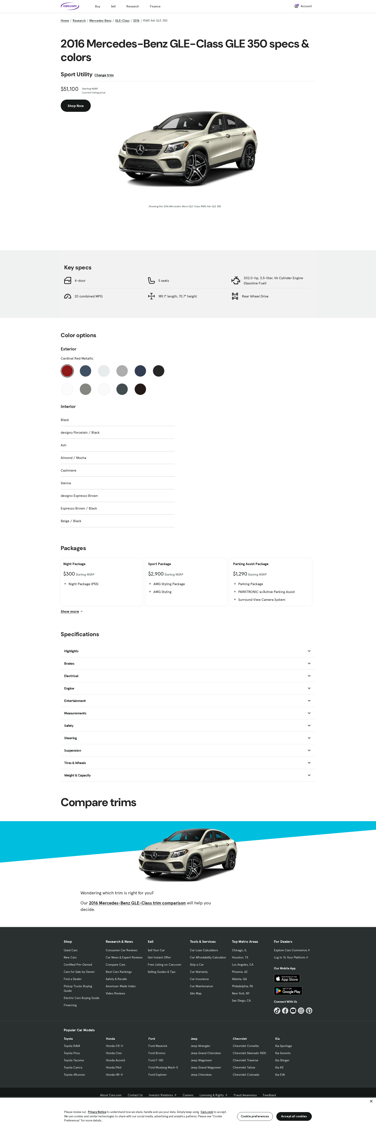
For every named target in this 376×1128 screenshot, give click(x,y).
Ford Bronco (156, 1053)
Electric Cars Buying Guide (81, 998)
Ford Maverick (157, 1046)
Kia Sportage (283, 1046)
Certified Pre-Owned (78, 965)
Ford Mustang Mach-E (163, 1067)
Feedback (269, 1095)
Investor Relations (161, 1095)
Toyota (68, 1039)
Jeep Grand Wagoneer (206, 1067)
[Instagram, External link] (301, 1010)
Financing (70, 1005)
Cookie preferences (255, 1116)
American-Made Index (121, 986)
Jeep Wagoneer (201, 1060)
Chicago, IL (239, 950)
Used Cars (70, 950)
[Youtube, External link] (293, 1010)
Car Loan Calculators (204, 950)
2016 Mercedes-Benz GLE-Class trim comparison (137, 903)
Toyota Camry (73, 1067)
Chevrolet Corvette (246, 1046)
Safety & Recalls (116, 979)
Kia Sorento (283, 1053)
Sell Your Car (156, 950)
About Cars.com (111, 1095)
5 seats (163, 280)
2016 (136, 20)
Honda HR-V (114, 1075)
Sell (113, 6)
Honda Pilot (113, 1067)
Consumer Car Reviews (121, 950)
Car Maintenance (201, 986)
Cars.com (207, 1112)
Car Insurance (199, 979)
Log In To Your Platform (289, 957)
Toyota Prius (72, 1053)
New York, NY (240, 993)
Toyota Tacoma (74, 1060)
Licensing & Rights (212, 1095)
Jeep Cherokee (201, 1075)
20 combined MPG (88, 296)
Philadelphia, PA (242, 986)
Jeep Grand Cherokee (206, 1053)
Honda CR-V (114, 1046)
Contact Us (135, 1095)
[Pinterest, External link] (309, 1010)
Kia (277, 1039)
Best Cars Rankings (119, 972)
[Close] (371, 1101)
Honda (110, 1039)
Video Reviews (115, 993)
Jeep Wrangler (200, 1046)
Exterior (68, 349)
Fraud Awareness (245, 1095)
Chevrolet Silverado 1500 (249, 1053)
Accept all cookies (294, 1116)
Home (65, 20)
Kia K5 (279, 1067)
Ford (151, 1039)
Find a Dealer (73, 979)
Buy (97, 6)
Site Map (195, 993)
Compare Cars (115, 965)
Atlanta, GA (239, 979)
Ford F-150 (155, 1060)
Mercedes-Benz (100, 20)
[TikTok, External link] (277, 1010)
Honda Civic (114, 1053)
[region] (188, 1112)
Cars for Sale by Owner (79, 972)
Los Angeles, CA (242, 965)
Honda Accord (115, 1060)
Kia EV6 (280, 1075)
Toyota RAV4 (72, 1046)
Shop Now (76, 106)
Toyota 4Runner (74, 1075)
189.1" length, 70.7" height (177, 296)
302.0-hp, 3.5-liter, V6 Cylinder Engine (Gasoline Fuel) (273, 280)
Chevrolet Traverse (245, 1060)
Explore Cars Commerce (290, 950)
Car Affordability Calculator (208, 957)
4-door (80, 280)
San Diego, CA (241, 1000)
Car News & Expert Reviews (124, 957)
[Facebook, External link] (285, 1010)
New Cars (70, 957)
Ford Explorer (157, 1075)
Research (132, 6)
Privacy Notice (97, 1112)
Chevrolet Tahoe (244, 1067)
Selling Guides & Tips (161, 972)
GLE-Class (122, 20)
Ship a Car (197, 965)
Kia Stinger (282, 1060)
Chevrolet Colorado (246, 1075)
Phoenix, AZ (240, 972)
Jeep (194, 1039)
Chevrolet (240, 1039)
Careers (188, 1095)
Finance (155, 6)
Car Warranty (199, 972)
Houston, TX (240, 957)
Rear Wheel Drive (255, 296)
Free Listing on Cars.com (164, 965)
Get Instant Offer (159, 957)
